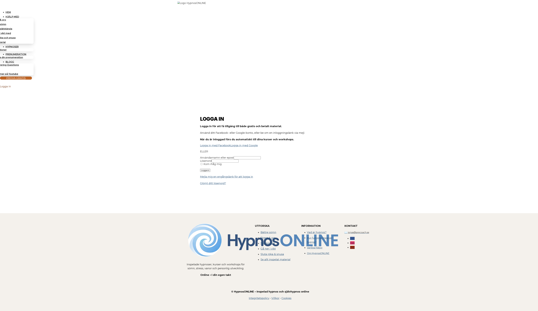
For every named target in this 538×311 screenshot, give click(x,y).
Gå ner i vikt (268, 248)
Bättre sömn (268, 232)
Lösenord (206, 160)
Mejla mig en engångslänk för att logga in (226, 176)
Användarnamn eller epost (217, 157)
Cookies (286, 298)
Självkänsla (268, 243)
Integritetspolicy (259, 298)
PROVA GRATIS (16, 78)
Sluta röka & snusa (272, 254)
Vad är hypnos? (316, 232)
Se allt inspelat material (275, 259)
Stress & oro (268, 237)
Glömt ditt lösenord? (213, 183)
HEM (8, 12)
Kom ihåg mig (212, 164)
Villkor (275, 298)
